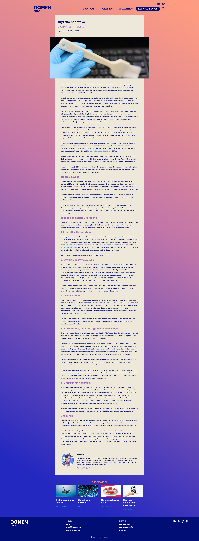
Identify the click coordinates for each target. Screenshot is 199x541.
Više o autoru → (83, 468)
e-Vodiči (74, 9)
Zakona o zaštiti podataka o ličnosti (99, 151)
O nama (69, 521)
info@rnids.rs (103, 537)
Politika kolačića (126, 527)
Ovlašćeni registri (73, 527)
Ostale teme (125, 9)
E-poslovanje (90, 9)
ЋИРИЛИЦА (159, 4)
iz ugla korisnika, (101, 127)
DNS (57, 506)
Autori (68, 524)
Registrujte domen (147, 9)
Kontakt (122, 521)
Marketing (79, 27)
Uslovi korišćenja (73, 530)
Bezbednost (108, 9)
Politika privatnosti (127, 524)
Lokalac (122, 530)
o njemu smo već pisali (69, 247)
